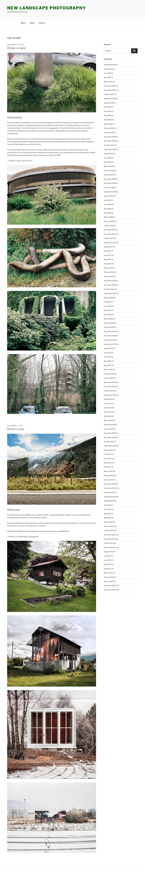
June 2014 (107, 408)
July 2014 (107, 403)
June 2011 (107, 560)
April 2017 (107, 264)
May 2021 (107, 77)
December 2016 (110, 281)
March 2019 (108, 166)
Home (23, 23)
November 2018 (110, 183)
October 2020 (109, 94)
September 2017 (110, 243)
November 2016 (110, 285)
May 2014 (107, 412)
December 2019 (110, 137)
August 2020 (109, 103)
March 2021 (108, 82)
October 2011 (109, 543)
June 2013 (107, 458)
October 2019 (109, 145)
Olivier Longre (16, 48)
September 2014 (110, 395)
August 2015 (108, 348)
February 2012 (109, 526)
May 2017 (107, 259)
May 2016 (107, 310)
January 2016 (109, 327)
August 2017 (108, 247)
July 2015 (107, 353)
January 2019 (109, 175)
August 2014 (108, 399)
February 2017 (109, 272)
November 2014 (110, 386)
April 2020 (108, 120)
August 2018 (108, 196)
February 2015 (109, 374)
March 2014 (108, 420)
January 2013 (109, 480)
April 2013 (107, 467)
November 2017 (110, 234)
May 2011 (107, 564)
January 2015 (109, 378)
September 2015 (110, 344)
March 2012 (108, 522)
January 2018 (109, 226)
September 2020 (110, 98)
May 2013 (107, 463)
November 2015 (110, 336)
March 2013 (108, 471)
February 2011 (109, 577)
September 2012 (110, 497)
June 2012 (107, 509)
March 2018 (108, 217)
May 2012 (107, 514)
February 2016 (109, 323)
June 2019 (107, 158)
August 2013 (108, 450)
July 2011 (107, 556)
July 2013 (107, 454)
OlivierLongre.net (14, 117)
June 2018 (107, 204)
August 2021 (108, 69)
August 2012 (108, 501)
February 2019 (109, 170)
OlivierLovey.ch (13, 509)
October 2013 (109, 441)
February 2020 (109, 128)
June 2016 (107, 306)
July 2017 (107, 251)
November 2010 (110, 590)
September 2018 (110, 192)
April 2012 (107, 518)
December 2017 (110, 230)
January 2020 (109, 132)
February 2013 (109, 475)
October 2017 (109, 238)
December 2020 (110, 86)
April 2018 (107, 213)
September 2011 (110, 547)
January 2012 (109, 530)
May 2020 (107, 115)
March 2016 (108, 319)
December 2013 (110, 433)
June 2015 (107, 357)
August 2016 (108, 298)
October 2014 (109, 391)
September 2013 (110, 446)
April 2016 (107, 314)
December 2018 (110, 179)
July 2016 (107, 302)
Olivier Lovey (15, 429)
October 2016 (109, 289)
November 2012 (110, 488)
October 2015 (109, 340)
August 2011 (108, 552)
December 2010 (110, 585)
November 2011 (110, 539)
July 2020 (107, 107)
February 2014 (109, 425)
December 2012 (110, 484)
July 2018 (107, 200)
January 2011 (109, 581)
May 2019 (107, 162)
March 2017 (108, 268)
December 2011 (110, 535)
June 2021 (107, 73)
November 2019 (110, 141)
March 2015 (108, 369)
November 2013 (110, 437)
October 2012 (109, 492)
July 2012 (107, 505)
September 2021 (110, 65)
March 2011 (108, 573)
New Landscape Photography (46, 7)
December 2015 (110, 331)
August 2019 (108, 153)
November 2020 (110, 90)
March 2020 (108, 124)
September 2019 (110, 149)
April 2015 (107, 365)
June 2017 (107, 255)
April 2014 (107, 416)
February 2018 (109, 221)
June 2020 (108, 111)
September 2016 (110, 293)
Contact (42, 23)
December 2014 (110, 382)
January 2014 (109, 429)
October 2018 (109, 187)
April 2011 (107, 569)
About (32, 23)
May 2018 (107, 209)
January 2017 (109, 276)
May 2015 (107, 361)
